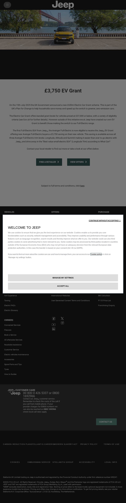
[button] (105, 221)
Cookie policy (96, 254)
